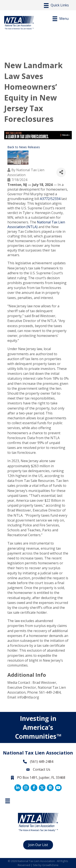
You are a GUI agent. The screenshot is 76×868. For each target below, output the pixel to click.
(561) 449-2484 (41, 761)
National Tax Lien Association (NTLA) (36, 224)
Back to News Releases (23, 147)
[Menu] (56, 5)
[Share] (61, 172)
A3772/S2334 (49, 198)
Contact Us (41, 769)
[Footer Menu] (7, 801)
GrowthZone (50, 865)
